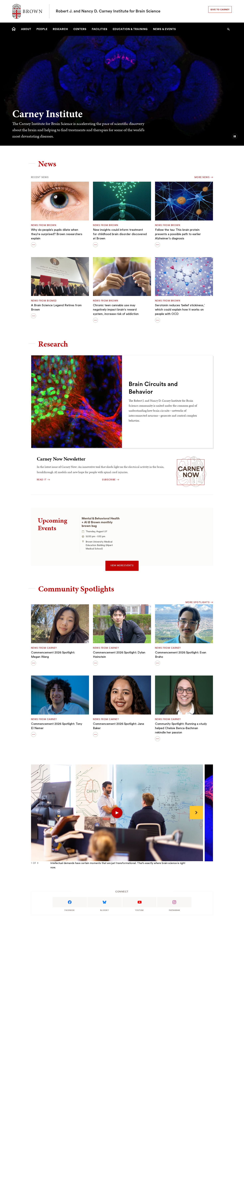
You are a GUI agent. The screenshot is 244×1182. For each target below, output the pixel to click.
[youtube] (139, 902)
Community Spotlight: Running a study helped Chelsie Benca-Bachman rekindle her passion (181, 728)
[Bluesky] (104, 902)
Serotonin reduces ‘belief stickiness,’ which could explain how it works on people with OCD (180, 309)
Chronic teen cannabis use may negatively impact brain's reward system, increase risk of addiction (116, 309)
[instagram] (174, 902)
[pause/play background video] (234, 136)
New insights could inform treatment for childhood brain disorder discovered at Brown (120, 234)
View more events (122, 565)
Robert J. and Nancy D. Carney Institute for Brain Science (108, 11)
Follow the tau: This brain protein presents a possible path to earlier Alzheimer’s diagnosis (178, 234)
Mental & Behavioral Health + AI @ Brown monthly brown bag (101, 522)
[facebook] (70, 902)
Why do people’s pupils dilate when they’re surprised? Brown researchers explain (56, 234)
